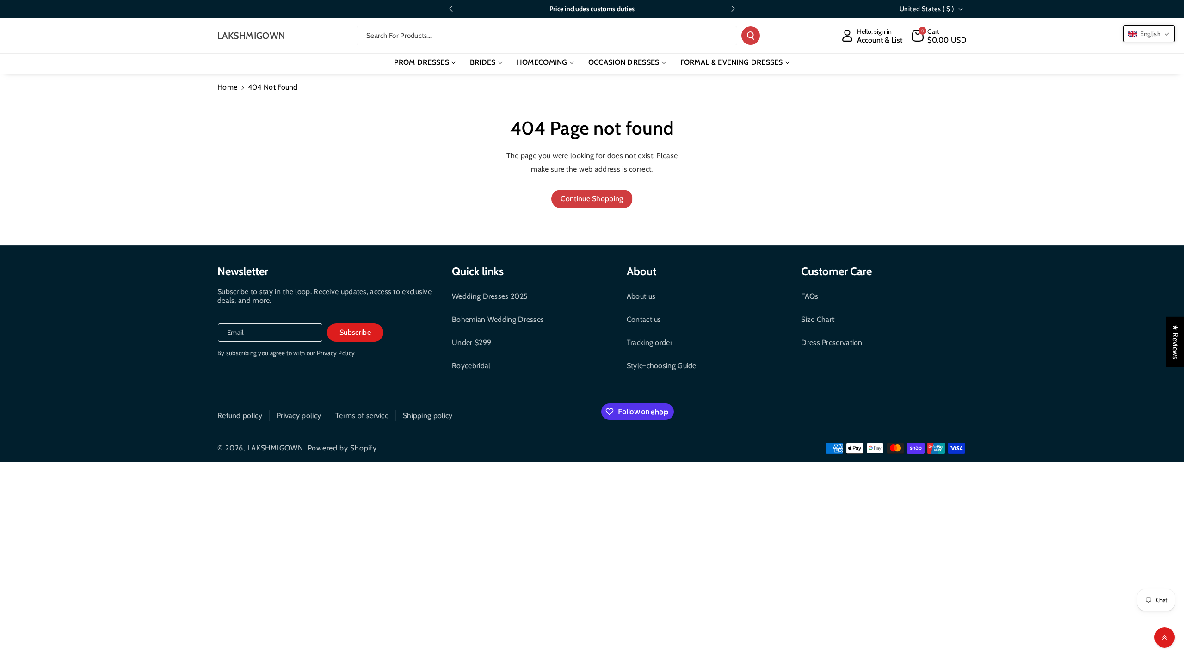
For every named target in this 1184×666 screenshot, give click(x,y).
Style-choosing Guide (662, 365)
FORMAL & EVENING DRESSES (731, 62)
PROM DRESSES (421, 62)
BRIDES (483, 62)
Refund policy (239, 415)
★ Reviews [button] (1175, 342)
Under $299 (471, 342)
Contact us (644, 319)
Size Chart (817, 319)
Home (227, 87)
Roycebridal (471, 365)
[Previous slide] (451, 9)
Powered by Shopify (342, 448)
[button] (939, 35)
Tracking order (649, 342)
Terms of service (361, 415)
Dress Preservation (831, 342)
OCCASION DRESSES (624, 62)
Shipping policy (428, 415)
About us (641, 296)
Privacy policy (299, 415)
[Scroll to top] (1164, 637)
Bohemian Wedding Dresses (498, 319)
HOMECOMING (542, 62)
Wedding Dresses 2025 (490, 296)
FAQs (809, 296)
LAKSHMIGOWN (275, 448)
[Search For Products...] (750, 35)
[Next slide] (733, 9)
